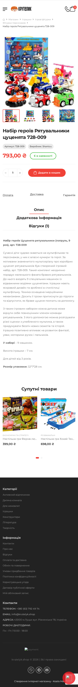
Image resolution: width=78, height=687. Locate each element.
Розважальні (48, 435)
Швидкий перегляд (20, 428)
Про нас (8, 548)
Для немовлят (11, 505)
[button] (37, 457)
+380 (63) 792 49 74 (28, 608)
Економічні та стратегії (15, 435)
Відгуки (7, 554)
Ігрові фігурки (43, 19)
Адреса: (8, 619)
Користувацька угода (16, 582)
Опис (39, 210)
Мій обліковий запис (16, 593)
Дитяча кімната (12, 500)
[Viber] (31, 670)
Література (9, 522)
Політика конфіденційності (19, 576)
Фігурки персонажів (14, 22)
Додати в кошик (49, 172)
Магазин (13, 19)
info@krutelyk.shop (23, 614)
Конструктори (11, 516)
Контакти (8, 543)
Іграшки (26, 19)
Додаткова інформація (39, 218)
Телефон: (9, 608)
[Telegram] (39, 670)
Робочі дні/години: (16, 625)
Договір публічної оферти (18, 587)
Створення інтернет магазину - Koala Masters (42, 681)
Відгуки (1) (39, 226)
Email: (7, 614)
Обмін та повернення (16, 565)
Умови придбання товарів (19, 571)
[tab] (39, 210)
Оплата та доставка (14, 560)
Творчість (9, 527)
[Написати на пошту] (47, 670)
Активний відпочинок (16, 494)
